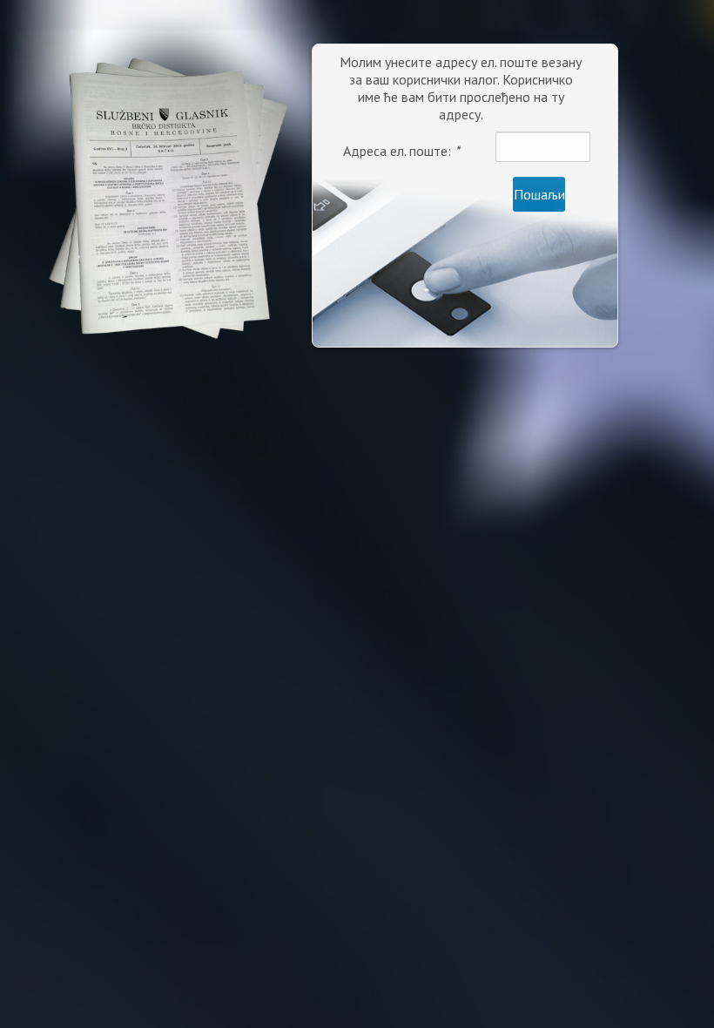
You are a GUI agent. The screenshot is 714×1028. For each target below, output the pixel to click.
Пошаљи (539, 194)
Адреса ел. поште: (401, 150)
